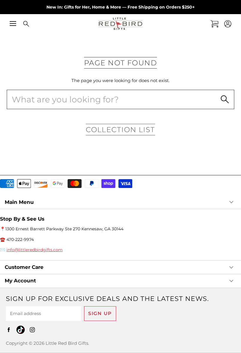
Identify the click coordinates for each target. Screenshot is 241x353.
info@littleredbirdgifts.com (34, 249)
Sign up (100, 313)
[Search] (22, 24)
